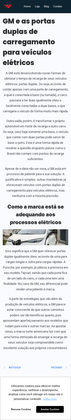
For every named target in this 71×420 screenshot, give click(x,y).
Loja (37, 6)
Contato (57, 6)
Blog (46, 6)
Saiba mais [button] (50, 399)
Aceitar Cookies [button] (50, 409)
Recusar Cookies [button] (21, 409)
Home (27, 6)
